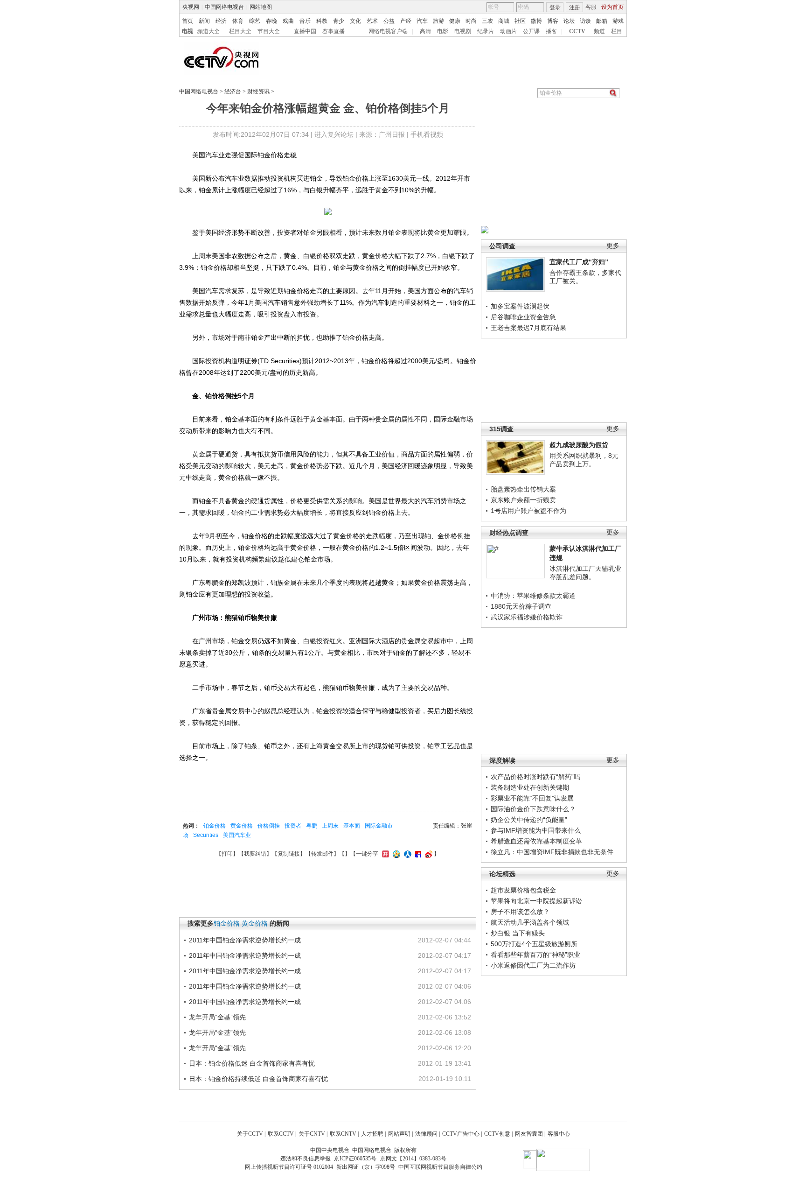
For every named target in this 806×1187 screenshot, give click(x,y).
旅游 (438, 21)
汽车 (422, 21)
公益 (389, 21)
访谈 (585, 21)
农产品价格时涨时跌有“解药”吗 (535, 776)
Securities (205, 835)
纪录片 (485, 31)
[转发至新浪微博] (427, 853)
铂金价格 (214, 825)
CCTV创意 (497, 1134)
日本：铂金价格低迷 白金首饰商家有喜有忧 (252, 1063)
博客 (552, 21)
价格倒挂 (268, 825)
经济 (221, 21)
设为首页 (612, 7)
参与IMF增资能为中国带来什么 (536, 830)
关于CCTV (250, 1134)
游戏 (618, 21)
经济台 (232, 91)
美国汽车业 (237, 835)
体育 (237, 21)
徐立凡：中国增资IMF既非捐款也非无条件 (552, 852)
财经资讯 (258, 91)
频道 (599, 31)
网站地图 (261, 7)
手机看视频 (426, 134)
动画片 (508, 31)
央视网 (190, 7)
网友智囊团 (529, 1134)
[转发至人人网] (406, 853)
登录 (555, 7)
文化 (355, 21)
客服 (591, 7)
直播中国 (305, 31)
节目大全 (268, 31)
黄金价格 (241, 825)
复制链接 (289, 853)
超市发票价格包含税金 (523, 890)
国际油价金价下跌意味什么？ (533, 809)
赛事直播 (333, 31)
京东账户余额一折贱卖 (523, 500)
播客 (551, 31)
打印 (227, 853)
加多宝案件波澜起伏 (520, 306)
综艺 (254, 21)
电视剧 (462, 31)
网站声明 (399, 1134)
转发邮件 (322, 853)
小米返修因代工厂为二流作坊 (533, 965)
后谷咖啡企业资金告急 (523, 317)
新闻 (204, 21)
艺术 (372, 21)
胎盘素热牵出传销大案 (523, 489)
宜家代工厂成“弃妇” (578, 262)
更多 (612, 245)
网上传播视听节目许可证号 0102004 (289, 1167)
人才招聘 (372, 1134)
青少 (338, 21)
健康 (454, 21)
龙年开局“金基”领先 (217, 1017)
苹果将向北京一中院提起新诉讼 (536, 901)
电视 (187, 31)
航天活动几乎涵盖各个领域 (530, 922)
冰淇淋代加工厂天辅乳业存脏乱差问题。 (585, 573)
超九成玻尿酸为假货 (578, 445)
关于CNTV (312, 1134)
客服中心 (559, 1134)
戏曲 (288, 21)
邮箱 (601, 21)
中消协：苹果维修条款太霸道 (533, 595)
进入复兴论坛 (334, 134)
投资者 (293, 825)
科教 (321, 21)
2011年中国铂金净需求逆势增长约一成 (245, 940)
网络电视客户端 (388, 31)
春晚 (271, 21)
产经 (405, 21)
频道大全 (208, 31)
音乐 (305, 21)
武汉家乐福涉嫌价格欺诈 (527, 617)
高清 (425, 31)
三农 (487, 21)
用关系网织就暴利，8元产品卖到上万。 (583, 460)
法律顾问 (426, 1134)
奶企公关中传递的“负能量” (529, 819)
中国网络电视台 (224, 7)
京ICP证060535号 (355, 1158)
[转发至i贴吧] (417, 853)
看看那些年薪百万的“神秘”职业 (535, 954)
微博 (536, 21)
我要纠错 (255, 853)
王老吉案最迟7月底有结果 (528, 327)
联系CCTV (281, 1134)
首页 (187, 21)
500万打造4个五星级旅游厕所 (534, 944)
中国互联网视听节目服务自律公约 (440, 1167)
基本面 (351, 825)
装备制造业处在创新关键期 (530, 787)
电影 (442, 31)
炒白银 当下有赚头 (518, 933)
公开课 (531, 31)
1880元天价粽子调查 (521, 606)
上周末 (330, 825)
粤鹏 (311, 825)
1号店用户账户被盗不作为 (528, 510)
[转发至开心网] (384, 853)
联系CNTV (343, 1134)
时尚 (471, 21)
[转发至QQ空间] (395, 853)
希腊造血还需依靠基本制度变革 (536, 841)
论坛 (569, 21)
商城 (503, 21)
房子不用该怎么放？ (520, 911)
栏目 (616, 31)
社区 (520, 21)
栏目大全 (240, 31)
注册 (574, 7)
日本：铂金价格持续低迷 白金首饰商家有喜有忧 (258, 1078)
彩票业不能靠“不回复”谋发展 (532, 798)
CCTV (577, 31)
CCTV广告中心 (460, 1134)
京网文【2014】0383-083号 (413, 1158)
